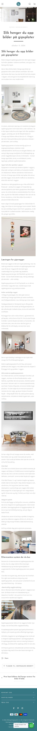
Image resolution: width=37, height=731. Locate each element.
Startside (12, 27)
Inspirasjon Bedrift (21, 27)
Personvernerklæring (27, 722)
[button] (29, 4)
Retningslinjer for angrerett (13, 722)
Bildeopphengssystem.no (13, 720)
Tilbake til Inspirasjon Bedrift (19, 666)
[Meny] (2, 4)
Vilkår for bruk (12, 724)
